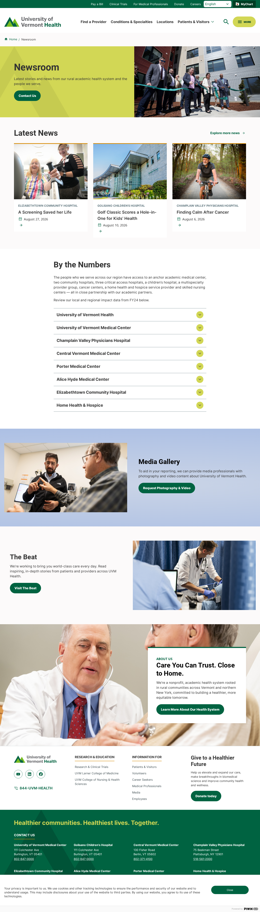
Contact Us (27, 96)
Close (230, 889)
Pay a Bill (97, 4)
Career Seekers (142, 779)
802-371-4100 (143, 859)
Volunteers (139, 773)
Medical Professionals (146, 786)
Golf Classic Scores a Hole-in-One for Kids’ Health (127, 215)
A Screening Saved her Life (45, 212)
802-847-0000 (24, 859)
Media (136, 792)
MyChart (247, 4)
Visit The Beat (25, 588)
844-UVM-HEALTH (36, 788)
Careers (195, 4)
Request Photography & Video (166, 488)
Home (13, 39)
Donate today (206, 796)
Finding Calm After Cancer (203, 212)
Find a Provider (93, 22)
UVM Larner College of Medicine (97, 773)
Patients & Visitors (193, 22)
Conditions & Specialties (131, 22)
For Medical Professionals (151, 4)
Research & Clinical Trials (91, 767)
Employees (139, 799)
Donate (179, 4)
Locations (165, 22)
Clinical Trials (118, 4)
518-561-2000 (202, 859)
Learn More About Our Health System (190, 709)
